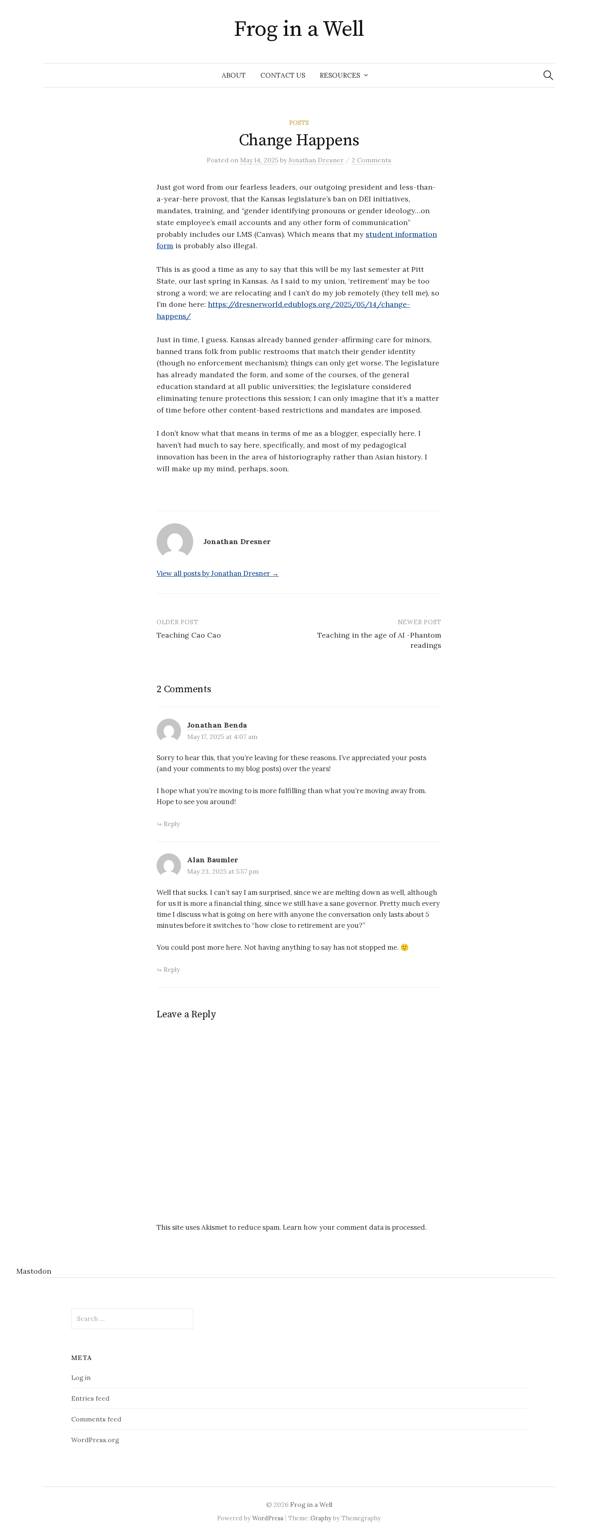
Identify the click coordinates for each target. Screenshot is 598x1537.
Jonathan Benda (217, 725)
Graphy (321, 1518)
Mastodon (33, 1271)
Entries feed (90, 1398)
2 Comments (371, 160)
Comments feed (96, 1419)
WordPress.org (95, 1440)
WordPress (268, 1518)
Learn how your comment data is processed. (355, 1227)
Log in (81, 1377)
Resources (340, 75)
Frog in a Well (299, 29)
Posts (299, 123)
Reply (172, 824)
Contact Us (282, 75)
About (234, 75)
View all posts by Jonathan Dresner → (218, 573)
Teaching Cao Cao (189, 635)
